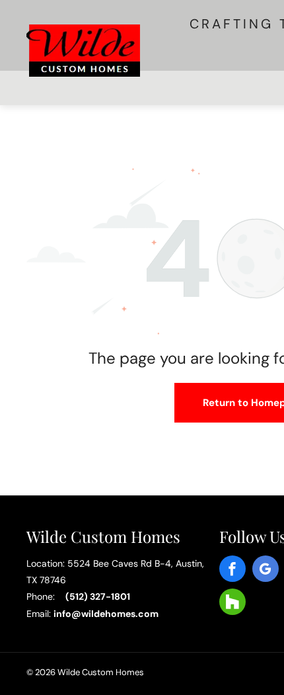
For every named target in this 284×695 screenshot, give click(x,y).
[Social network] (232, 605)
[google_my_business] (265, 572)
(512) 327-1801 (97, 596)
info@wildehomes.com (106, 614)
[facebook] (232, 572)
